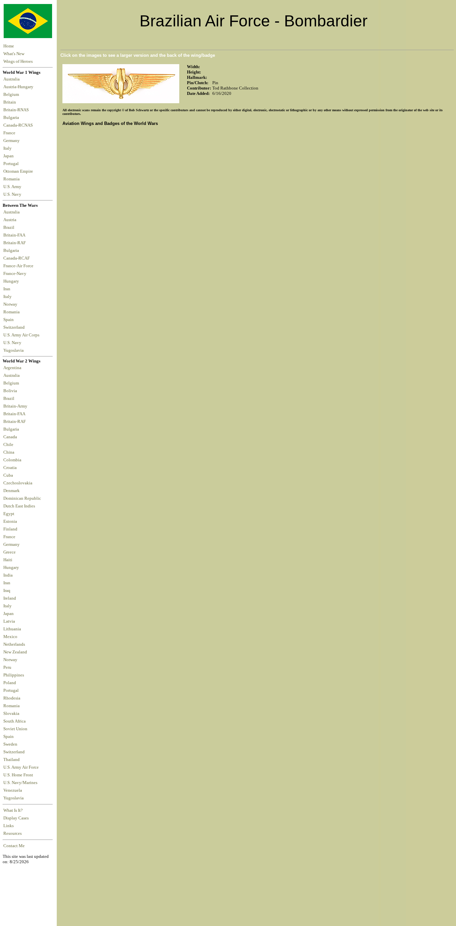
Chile (8, 444)
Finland (10, 529)
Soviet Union (15, 729)
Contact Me (14, 845)
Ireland (9, 598)
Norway (11, 304)
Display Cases (16, 818)
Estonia (10, 521)
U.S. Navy (12, 194)
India (8, 575)
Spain (8, 319)
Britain (10, 102)
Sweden (10, 744)
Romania (12, 179)
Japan (9, 156)
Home (8, 46)
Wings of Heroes (18, 61)
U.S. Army (12, 186)
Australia (12, 79)
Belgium (12, 94)
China (8, 452)
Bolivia (10, 391)
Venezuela (12, 790)
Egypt (8, 513)
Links (8, 825)
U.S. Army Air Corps (21, 335)
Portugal (12, 163)
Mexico (10, 636)
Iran (7, 289)
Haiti (7, 560)
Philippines (13, 675)
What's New (13, 53)
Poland (9, 682)
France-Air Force (19, 266)
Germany (12, 140)
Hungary (12, 281)
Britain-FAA (15, 235)
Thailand (11, 759)
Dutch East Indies (19, 506)
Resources (12, 833)
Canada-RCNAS (19, 125)
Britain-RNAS (17, 110)
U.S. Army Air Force (21, 767)
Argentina (12, 367)
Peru (7, 667)
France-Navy (15, 273)
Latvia (9, 621)
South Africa (14, 721)
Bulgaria (12, 117)
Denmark (11, 490)
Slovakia (11, 713)
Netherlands (14, 644)
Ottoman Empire (19, 171)
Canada (10, 437)
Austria (10, 219)
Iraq (6, 590)
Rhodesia (11, 698)
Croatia (10, 467)
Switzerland (14, 327)
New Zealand (15, 652)
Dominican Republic (22, 498)
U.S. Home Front (18, 775)
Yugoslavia (14, 350)
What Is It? (13, 810)
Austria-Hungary (19, 87)
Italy (8, 148)
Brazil (9, 227)
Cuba (8, 475)
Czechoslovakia (17, 483)
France (10, 133)
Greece (9, 552)
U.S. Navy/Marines (20, 782)
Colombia (12, 460)
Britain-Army (15, 406)
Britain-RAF (15, 243)
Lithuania (12, 629)
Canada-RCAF (17, 258)
